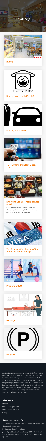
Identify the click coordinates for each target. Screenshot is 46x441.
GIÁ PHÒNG (6, 404)
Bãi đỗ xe (11, 354)
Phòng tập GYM (14, 285)
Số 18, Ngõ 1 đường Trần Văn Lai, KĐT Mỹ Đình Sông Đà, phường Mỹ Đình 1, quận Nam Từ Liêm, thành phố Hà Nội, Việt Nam (23, 434)
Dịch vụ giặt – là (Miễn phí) (20, 95)
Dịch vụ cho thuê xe (16, 130)
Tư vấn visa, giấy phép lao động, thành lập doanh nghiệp (22, 250)
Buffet (9, 61)
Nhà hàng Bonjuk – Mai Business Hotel (22, 203)
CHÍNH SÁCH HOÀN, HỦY (10, 409)
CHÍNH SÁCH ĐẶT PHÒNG (10, 406)
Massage (11, 320)
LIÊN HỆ (4, 412)
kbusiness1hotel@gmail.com (14, 429)
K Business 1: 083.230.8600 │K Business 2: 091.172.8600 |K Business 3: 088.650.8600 (23, 424)
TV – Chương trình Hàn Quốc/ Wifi (21, 166)
